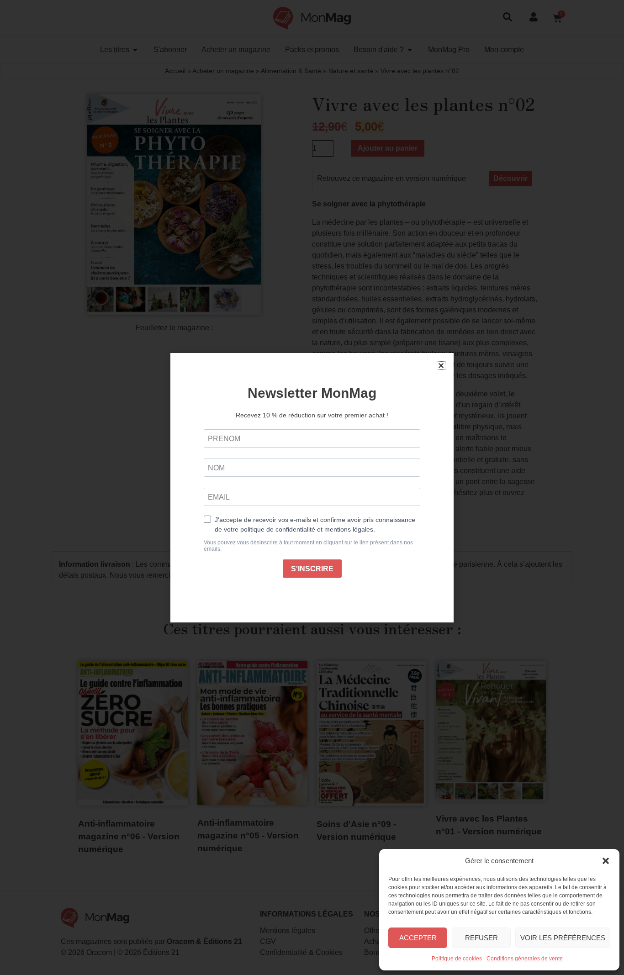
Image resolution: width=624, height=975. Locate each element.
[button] (605, 860)
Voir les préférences (562, 938)
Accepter (418, 938)
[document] (312, 487)
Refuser (481, 938)
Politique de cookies (457, 958)
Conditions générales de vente (525, 958)
